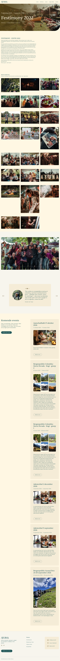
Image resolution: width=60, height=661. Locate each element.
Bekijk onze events (7, 651)
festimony (42, 1)
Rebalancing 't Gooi (30, 642)
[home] (4, 2)
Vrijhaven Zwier (29, 644)
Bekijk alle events (6, 332)
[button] (3, 296)
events (46, 1)
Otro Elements (29, 639)
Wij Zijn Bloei (28, 646)
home (37, 1)
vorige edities (51, 1)
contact (56, 1)
